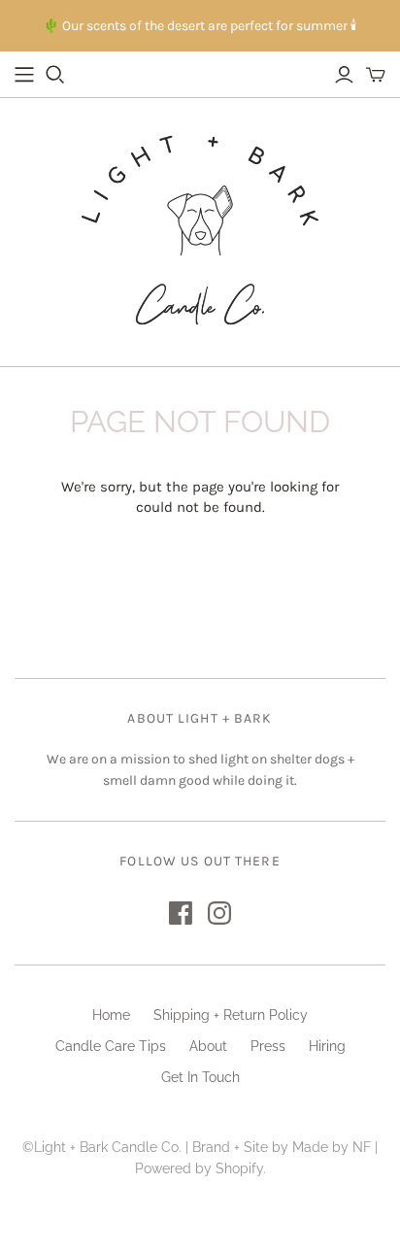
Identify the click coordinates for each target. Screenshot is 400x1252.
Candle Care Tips (110, 1046)
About (208, 1046)
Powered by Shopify (199, 1168)
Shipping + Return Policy (230, 1015)
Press (267, 1046)
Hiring (327, 1046)
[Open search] (55, 75)
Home (111, 1015)
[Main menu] (24, 75)
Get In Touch (200, 1077)
